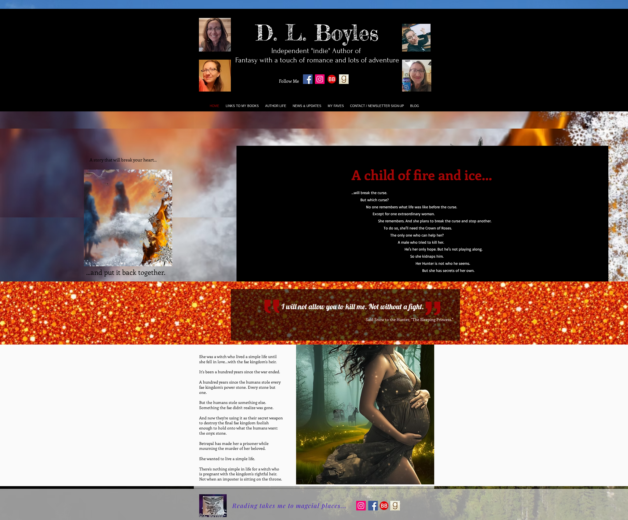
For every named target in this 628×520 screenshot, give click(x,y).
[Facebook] (308, 79)
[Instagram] (320, 79)
